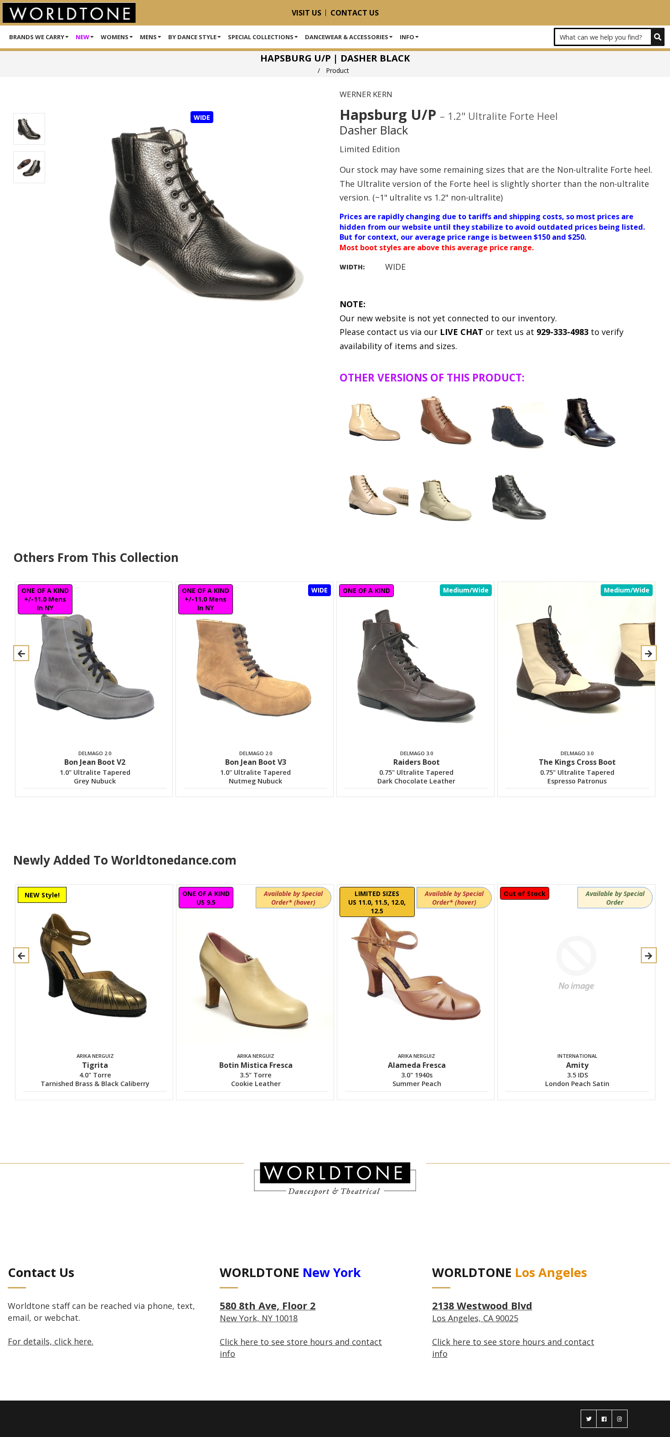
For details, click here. (50, 1341)
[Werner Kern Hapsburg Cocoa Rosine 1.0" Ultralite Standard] (446, 421)
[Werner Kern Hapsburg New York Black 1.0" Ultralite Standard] (589, 421)
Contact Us (354, 13)
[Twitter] (589, 1419)
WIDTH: (352, 267)
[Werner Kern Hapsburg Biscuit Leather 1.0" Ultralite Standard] (374, 421)
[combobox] (609, 37)
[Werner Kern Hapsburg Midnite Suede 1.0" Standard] (517, 421)
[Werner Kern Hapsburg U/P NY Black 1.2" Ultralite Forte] (517, 494)
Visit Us (306, 13)
